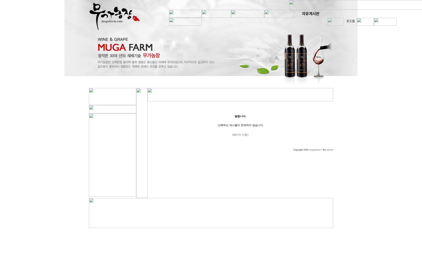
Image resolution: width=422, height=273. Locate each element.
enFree (330, 149)
